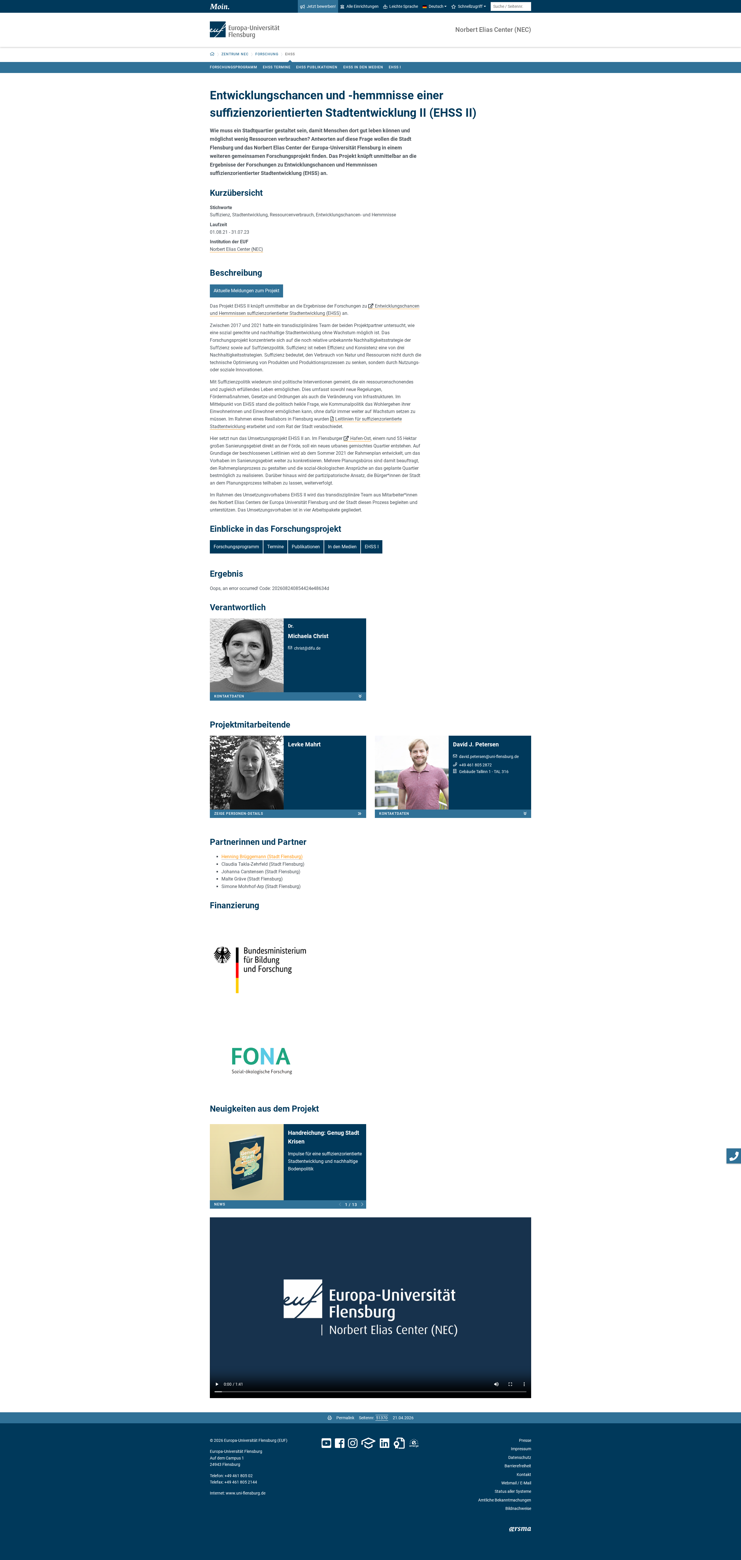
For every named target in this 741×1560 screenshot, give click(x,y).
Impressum (521, 1448)
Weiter (362, 1204)
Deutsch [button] (436, 6)
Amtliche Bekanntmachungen (504, 1500)
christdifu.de (307, 648)
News (219, 1204)
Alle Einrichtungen (362, 6)
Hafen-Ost (360, 438)
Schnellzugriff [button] (470, 6)
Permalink (345, 1417)
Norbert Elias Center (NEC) (493, 29)
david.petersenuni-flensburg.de (489, 756)
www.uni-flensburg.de (245, 1493)
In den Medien (342, 546)
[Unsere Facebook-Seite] (339, 1443)
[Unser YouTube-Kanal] (326, 1443)
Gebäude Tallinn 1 (475, 771)
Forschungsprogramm (233, 67)
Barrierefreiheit (518, 1466)
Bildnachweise (518, 1508)
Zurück (340, 1204)
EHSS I (395, 67)
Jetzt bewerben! (321, 6)
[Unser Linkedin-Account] (384, 1443)
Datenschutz (519, 1457)
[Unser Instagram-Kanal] (352, 1443)
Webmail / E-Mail (516, 1483)
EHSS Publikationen (317, 67)
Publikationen (306, 546)
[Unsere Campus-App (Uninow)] (368, 1443)
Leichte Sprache (403, 6)
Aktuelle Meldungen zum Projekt (246, 290)
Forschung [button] (266, 54)
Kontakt (524, 1474)
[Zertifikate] (399, 1443)
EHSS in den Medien (363, 67)
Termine (275, 546)
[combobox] (511, 6)
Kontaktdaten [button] (229, 696)
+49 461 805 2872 (475, 765)
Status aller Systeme (513, 1491)
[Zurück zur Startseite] (244, 30)
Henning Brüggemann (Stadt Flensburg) (262, 856)
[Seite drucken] (330, 1417)
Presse (525, 1440)
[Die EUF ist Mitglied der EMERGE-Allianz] (413, 1443)
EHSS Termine (277, 67)
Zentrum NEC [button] (235, 54)
